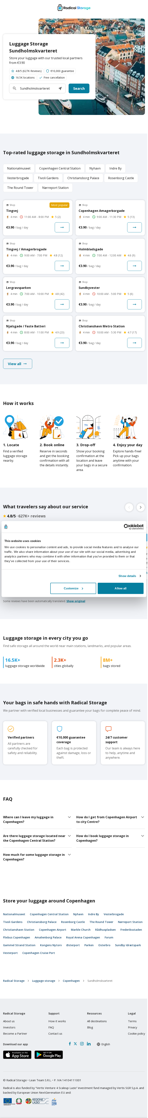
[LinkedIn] (89, 1043)
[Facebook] (70, 1043)
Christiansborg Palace (41, 922)
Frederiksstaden (131, 929)
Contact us (55, 1033)
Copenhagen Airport (52, 929)
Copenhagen (71, 981)
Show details (127, 576)
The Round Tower (101, 922)
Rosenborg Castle (73, 922)
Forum (109, 937)
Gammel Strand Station (19, 945)
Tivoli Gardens (12, 922)
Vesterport (10, 953)
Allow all (120, 588)
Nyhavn (78, 914)
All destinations (97, 1021)
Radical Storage (13, 981)
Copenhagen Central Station (49, 914)
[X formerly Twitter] (75, 1043)
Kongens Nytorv (51, 945)
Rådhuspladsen (105, 929)
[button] (60, 88)
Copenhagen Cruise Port (38, 953)
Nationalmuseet (14, 914)
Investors (9, 1027)
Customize (71, 588)
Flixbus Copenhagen (16, 937)
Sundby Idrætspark (128, 945)
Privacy (132, 1027)
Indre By (93, 914)
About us (9, 1021)
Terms (132, 1021)
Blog (90, 1027)
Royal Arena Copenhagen (83, 937)
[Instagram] (82, 1043)
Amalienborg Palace (48, 937)
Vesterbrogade (114, 914)
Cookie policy (136, 1033)
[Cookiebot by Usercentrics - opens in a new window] (127, 527)
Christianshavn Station (18, 929)
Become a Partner (15, 1033)
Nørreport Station (130, 922)
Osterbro (104, 945)
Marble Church (81, 929)
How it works (57, 1021)
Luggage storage (43, 981)
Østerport (73, 945)
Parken (89, 945)
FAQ (51, 1027)
